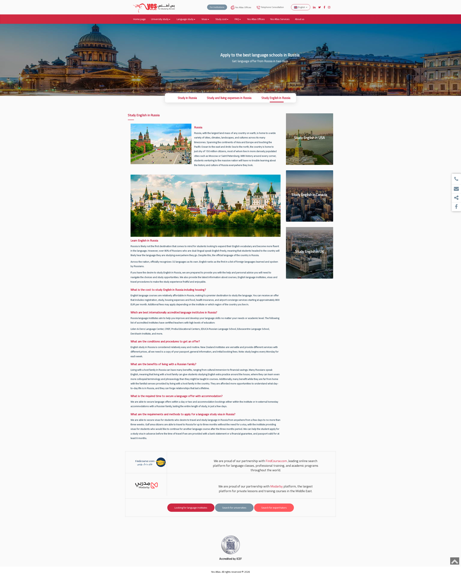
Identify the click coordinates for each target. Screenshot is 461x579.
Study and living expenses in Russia (229, 98)
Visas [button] (204, 19)
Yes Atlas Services (280, 19)
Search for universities (234, 507)
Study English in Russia (275, 98)
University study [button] (160, 19)
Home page (139, 19)
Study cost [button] (221, 19)
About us (299, 19)
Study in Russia (187, 98)
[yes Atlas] (154, 4)
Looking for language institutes (190, 507)
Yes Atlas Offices (242, 7)
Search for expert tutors (274, 507)
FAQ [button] (237, 19)
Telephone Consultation (272, 7)
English (301, 7)
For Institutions (217, 7)
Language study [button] (185, 19)
